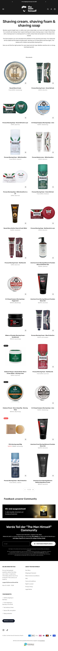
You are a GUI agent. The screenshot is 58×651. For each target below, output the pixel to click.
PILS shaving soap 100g (15, 444)
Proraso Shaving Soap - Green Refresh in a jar (15, 122)
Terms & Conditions (30, 581)
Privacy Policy (29, 586)
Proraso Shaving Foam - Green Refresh (43, 192)
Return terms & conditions (32, 575)
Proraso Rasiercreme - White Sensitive (43, 157)
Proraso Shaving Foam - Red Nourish (43, 371)
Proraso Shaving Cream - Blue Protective (42, 335)
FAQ (26, 578)
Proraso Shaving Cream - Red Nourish (15, 262)
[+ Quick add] (25, 83)
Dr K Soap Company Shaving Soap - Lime (42, 122)
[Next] (45, 1)
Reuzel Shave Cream (15, 88)
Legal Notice (28, 589)
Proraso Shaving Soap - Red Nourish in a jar (43, 228)
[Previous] (12, 1)
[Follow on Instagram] (3, 630)
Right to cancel (29, 584)
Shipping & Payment (30, 573)
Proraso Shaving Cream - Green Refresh (42, 88)
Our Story (27, 570)
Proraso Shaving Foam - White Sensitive (15, 157)
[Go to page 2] (33, 489)
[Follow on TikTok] (7, 630)
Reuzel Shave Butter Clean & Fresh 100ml (15, 228)
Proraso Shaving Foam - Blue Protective (15, 480)
